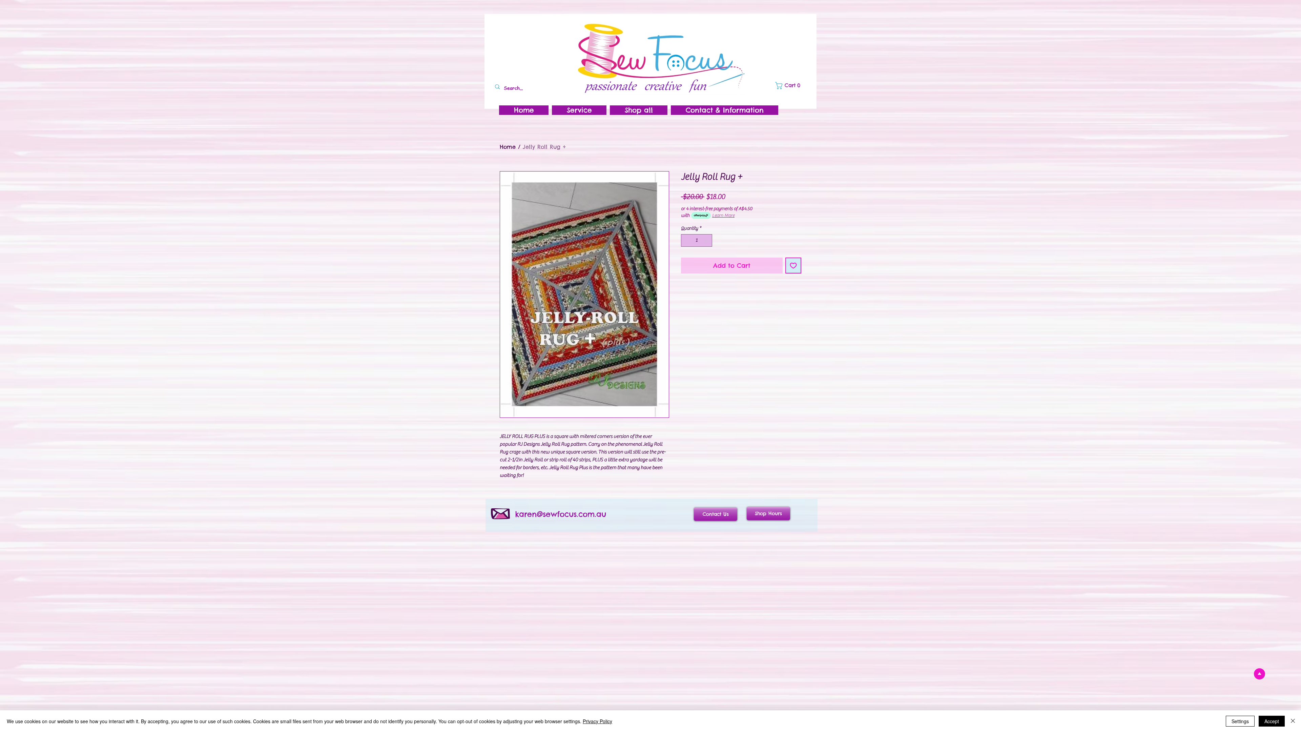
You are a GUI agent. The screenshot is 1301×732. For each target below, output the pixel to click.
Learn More (723, 215)
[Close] (1293, 721)
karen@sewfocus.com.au (560, 514)
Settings (1240, 721)
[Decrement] (686, 240)
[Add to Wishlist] (793, 265)
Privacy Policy (597, 721)
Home (508, 146)
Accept (1271, 721)
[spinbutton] (696, 240)
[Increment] (707, 240)
